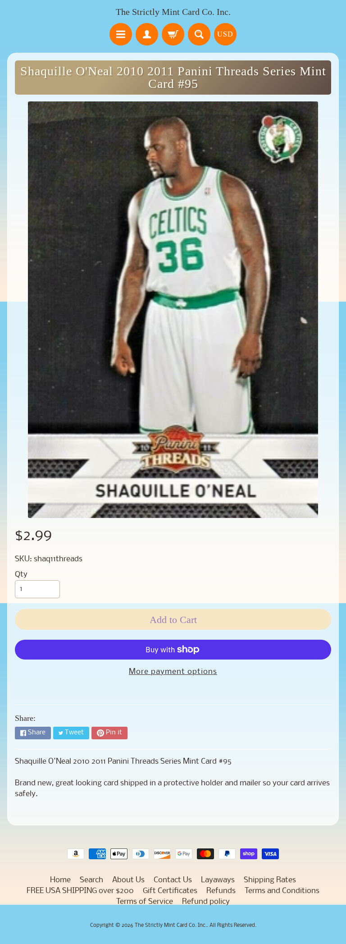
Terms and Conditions (282, 891)
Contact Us (173, 880)
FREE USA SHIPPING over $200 (80, 891)
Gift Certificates (170, 891)
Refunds (221, 891)
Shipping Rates (270, 880)
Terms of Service (144, 902)
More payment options (173, 672)
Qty (21, 574)
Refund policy (206, 902)
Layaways (218, 880)
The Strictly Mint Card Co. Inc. (173, 11)
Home (60, 880)
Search (91, 880)
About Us (128, 880)
